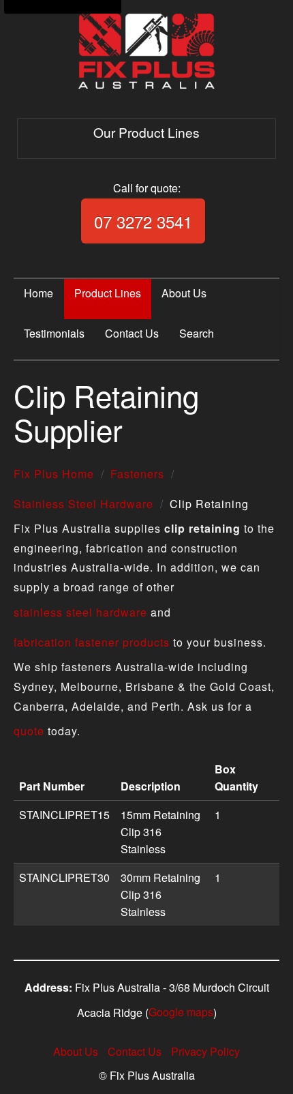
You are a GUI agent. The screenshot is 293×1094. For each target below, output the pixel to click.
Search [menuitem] (196, 333)
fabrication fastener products (92, 642)
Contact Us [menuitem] (132, 333)
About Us (75, 1051)
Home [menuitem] (38, 293)
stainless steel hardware (80, 612)
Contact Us (134, 1051)
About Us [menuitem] (183, 293)
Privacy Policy (205, 1051)
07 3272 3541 (143, 221)
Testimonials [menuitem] (54, 333)
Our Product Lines (146, 132)
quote (29, 731)
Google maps (181, 1012)
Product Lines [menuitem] (107, 293)
